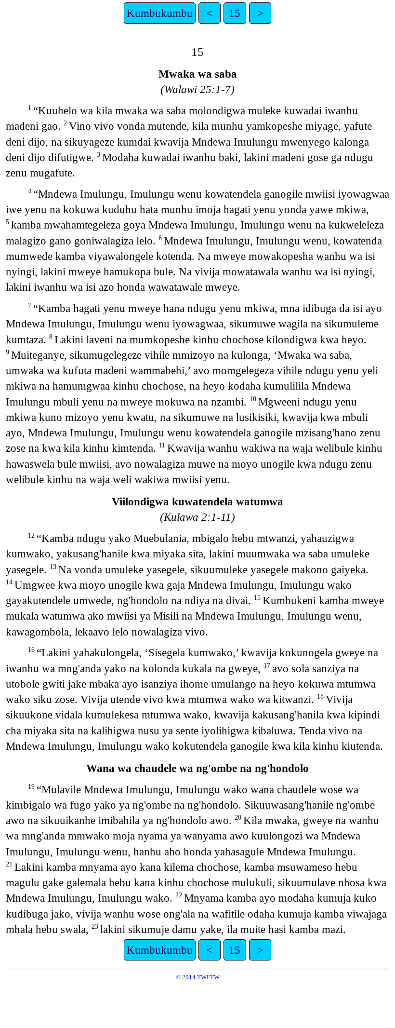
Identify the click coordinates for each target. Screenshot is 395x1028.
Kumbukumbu (160, 13)
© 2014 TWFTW (198, 977)
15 (234, 13)
